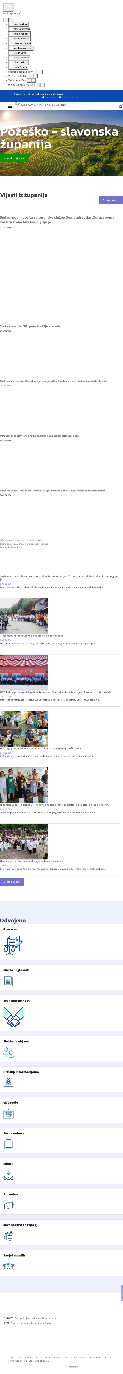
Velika (16, 1323)
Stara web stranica (39, 1361)
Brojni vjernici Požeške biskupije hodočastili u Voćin (31, 860)
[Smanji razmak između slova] (38, 85)
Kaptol (41, 1323)
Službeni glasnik (16, 970)
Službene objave (16, 1041)
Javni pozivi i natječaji (21, 1224)
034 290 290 (51, 97)
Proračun (10, 929)
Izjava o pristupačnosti (22, 1357)
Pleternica (28, 1318)
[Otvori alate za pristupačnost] (8, 7)
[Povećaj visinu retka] (33, 80)
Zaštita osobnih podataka (49, 1357)
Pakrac (38, 1318)
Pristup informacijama (21, 1072)
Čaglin (48, 1323)
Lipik (44, 1318)
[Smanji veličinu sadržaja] (36, 72)
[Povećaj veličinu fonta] (35, 76)
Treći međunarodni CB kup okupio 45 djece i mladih (30, 326)
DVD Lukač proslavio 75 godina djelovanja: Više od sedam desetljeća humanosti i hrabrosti (53, 381)
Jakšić (23, 1323)
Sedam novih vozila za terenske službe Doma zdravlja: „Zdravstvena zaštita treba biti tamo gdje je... (57, 220)
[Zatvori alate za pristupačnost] (11, 20)
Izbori (8, 1163)
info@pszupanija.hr (70, 97)
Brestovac (31, 1323)
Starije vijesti (111, 200)
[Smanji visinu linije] (29, 80)
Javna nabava (13, 1133)
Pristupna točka (19, 1361)
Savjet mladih (14, 1255)
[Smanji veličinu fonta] (31, 76)
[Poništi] (6, 20)
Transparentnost (16, 1000)
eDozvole (10, 1102)
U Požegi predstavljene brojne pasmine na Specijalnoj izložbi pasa (39, 436)
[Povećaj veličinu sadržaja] (41, 72)
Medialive (73, 1367)
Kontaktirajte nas (14, 158)
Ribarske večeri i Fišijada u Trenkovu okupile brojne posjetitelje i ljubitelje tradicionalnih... (53, 490)
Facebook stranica (100, 1357)
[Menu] (10, 106)
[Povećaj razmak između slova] (42, 85)
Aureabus (10, 1194)
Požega (18, 1318)
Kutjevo (51, 1318)
